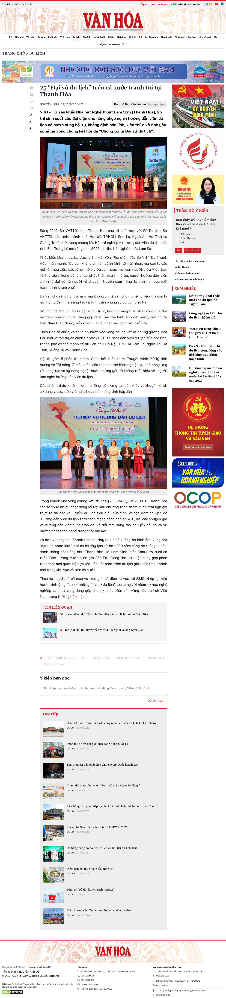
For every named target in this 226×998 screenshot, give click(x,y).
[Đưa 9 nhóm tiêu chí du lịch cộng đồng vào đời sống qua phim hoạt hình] (179, 349)
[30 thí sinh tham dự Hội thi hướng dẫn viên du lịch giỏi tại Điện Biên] (50, 617)
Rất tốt (185, 234)
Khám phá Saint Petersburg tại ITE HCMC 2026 (97, 827)
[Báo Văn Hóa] (113, 950)
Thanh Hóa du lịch (129, 658)
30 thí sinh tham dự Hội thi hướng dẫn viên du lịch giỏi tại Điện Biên (104, 614)
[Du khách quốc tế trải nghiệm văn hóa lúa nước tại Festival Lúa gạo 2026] (179, 371)
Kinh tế (132, 37)
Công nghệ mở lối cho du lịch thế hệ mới (205, 315)
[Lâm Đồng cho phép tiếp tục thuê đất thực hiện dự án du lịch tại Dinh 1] (53, 812)
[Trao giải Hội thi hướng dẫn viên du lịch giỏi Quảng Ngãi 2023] (50, 633)
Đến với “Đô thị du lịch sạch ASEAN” (90, 889)
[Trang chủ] (10, 37)
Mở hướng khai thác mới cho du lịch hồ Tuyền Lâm (204, 299)
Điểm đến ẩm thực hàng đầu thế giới (90, 868)
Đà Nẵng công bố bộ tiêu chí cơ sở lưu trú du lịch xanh (102, 848)
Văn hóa (30, 37)
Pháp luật (180, 37)
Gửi (178, 250)
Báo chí (41, 37)
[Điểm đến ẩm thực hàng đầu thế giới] (53, 875)
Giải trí (111, 37)
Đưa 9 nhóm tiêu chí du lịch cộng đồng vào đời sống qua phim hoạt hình (205, 352)
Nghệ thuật (99, 37)
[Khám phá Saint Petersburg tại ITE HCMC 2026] (53, 833)
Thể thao (65, 37)
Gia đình (87, 37)
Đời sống (121, 37)
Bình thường (189, 238)
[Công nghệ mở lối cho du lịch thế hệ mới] (179, 316)
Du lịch (76, 37)
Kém (183, 242)
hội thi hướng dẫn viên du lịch (65, 658)
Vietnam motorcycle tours (189, 279)
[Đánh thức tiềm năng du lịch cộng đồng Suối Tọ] (53, 750)
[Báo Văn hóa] (113, 20)
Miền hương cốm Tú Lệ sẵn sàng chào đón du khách (100, 910)
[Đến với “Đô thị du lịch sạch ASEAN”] (53, 895)
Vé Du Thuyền (182, 267)
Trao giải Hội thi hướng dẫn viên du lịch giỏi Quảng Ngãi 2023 (103, 629)
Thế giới (101, 44)
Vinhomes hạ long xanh (187, 273)
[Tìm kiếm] (123, 44)
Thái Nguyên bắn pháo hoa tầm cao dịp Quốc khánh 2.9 (102, 764)
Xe (215, 37)
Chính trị (19, 37)
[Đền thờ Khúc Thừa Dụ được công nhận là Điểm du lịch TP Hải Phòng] (53, 729)
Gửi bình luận (156, 700)
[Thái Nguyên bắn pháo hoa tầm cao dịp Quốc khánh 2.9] (53, 770)
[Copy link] (31, 108)
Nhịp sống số (205, 37)
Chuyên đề (166, 37)
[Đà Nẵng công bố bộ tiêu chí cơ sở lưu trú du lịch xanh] (53, 854)
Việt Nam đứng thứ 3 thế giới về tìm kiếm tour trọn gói (205, 332)
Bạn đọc (192, 37)
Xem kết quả (192, 250)
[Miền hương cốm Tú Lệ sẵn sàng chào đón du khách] (53, 916)
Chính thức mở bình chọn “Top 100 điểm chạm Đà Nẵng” (103, 785)
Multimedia (114, 44)
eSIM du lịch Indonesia (192, 261)
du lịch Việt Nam (54, 664)
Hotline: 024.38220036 (158, 4)
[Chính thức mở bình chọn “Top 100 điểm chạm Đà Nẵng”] (53, 791)
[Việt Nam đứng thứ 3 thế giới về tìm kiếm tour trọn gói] (179, 332)
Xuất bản (52, 37)
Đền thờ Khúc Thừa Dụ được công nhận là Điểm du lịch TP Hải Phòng (111, 723)
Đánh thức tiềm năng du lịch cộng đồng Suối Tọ (97, 743)
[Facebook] (31, 88)
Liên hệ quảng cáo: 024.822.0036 (96, 988)
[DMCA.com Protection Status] (12, 991)
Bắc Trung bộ (156, 658)
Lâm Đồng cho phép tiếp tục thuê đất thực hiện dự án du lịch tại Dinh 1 (112, 806)
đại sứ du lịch (101, 658)
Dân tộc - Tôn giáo (148, 37)
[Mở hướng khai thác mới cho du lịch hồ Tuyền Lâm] (179, 299)
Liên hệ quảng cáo (189, 4)
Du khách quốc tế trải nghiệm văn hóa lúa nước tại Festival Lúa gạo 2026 (205, 374)
